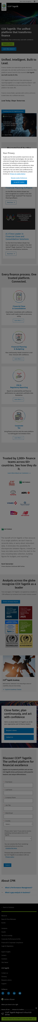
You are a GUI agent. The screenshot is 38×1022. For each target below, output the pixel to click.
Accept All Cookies (19, 182)
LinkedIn (14, 993)
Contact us (4, 973)
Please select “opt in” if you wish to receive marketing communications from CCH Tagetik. (18, 833)
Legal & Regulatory (7, 946)
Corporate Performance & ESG (10, 939)
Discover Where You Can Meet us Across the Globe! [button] (17, 1019)
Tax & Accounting (6, 935)
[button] (21, 888)
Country (7, 821)
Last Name (8, 789)
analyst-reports (11, 601)
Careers (3, 955)
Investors (4, 959)
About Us (4, 916)
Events (3, 923)
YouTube (19, 993)
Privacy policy (9, 857)
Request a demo (6, 980)
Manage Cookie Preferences (19, 178)
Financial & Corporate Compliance (12, 942)
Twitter (8, 993)
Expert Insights (5, 952)
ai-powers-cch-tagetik (9, 49)
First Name (8, 782)
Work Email (8, 813)
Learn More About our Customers (18, 473)
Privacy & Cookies (18, 1009)
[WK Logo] (8, 999)
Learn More (17, 320)
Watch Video (8, 135)
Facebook (2, 993)
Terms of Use (5, 1009)
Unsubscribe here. (11, 848)
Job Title (7, 805)
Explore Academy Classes (13, 689)
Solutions (8, 907)
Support (3, 983)
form (13, 111)
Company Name (10, 797)
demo (8, 44)
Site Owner (4, 962)
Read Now (10, 202)
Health (3, 932)
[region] (19, 167)
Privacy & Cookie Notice (17, 174)
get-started (19, 737)
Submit (7, 865)
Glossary (4, 976)
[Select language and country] (35, 1)
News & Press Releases (8, 919)
